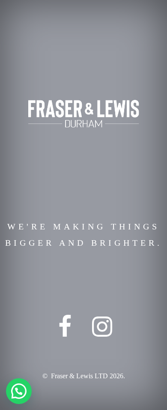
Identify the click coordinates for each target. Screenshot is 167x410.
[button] (19, 391)
